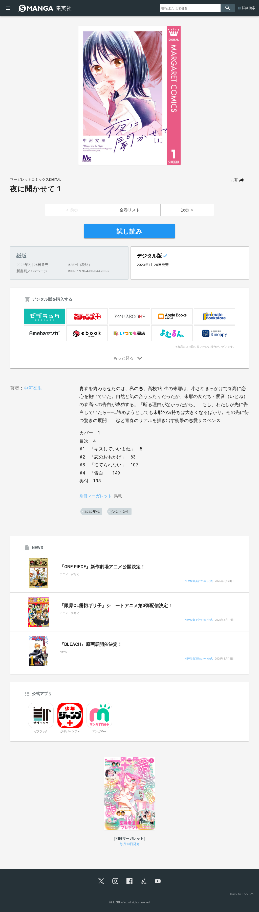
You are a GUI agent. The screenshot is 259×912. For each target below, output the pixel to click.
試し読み (129, 231)
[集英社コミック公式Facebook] (129, 881)
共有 (234, 180)
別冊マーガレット (95, 496)
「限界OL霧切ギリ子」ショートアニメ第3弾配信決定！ (116, 605)
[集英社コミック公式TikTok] (144, 881)
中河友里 (33, 388)
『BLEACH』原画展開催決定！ (91, 644)
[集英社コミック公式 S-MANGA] (45, 8)
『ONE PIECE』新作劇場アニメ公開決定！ (102, 566)
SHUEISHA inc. (119, 902)
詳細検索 (248, 8)
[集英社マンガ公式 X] (101, 881)
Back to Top (242, 894)
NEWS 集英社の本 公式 (199, 581)
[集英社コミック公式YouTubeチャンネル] (158, 881)
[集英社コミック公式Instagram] (115, 881)
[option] (129, 95)
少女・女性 (120, 511)
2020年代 (92, 511)
